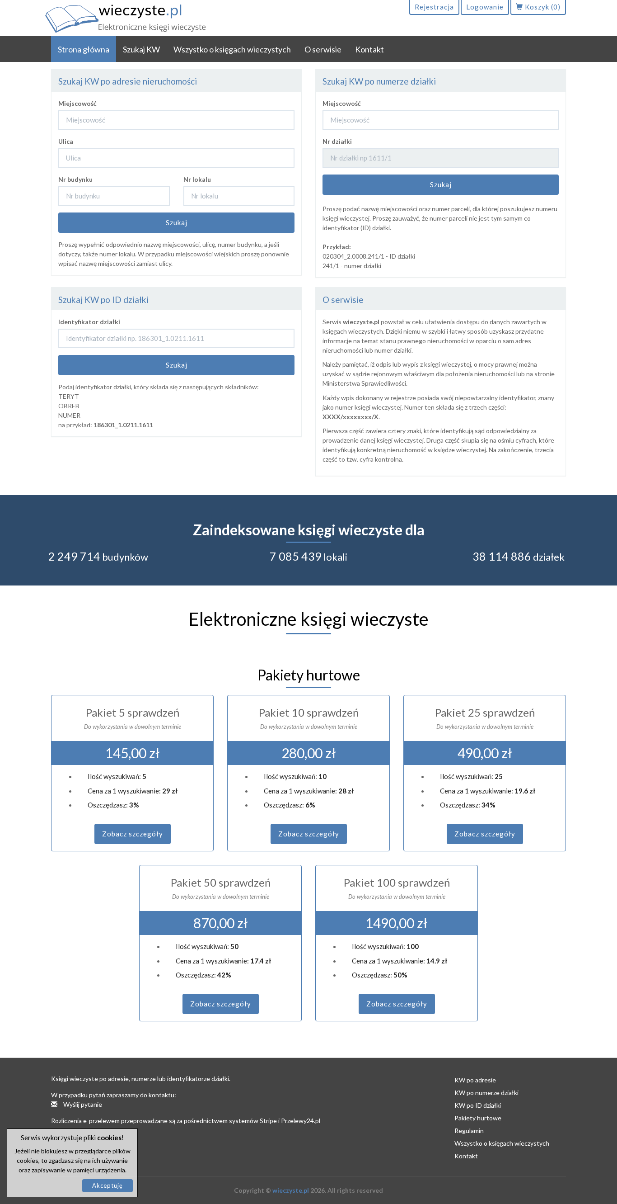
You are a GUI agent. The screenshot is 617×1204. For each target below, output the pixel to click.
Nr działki (337, 141)
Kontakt (369, 49)
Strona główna (83, 49)
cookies (109, 1137)
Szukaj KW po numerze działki (379, 81)
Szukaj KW (141, 49)
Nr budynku (75, 179)
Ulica (65, 141)
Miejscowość (77, 103)
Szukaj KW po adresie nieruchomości (127, 81)
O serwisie (322, 49)
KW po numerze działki (486, 1092)
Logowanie (485, 7)
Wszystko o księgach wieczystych (232, 49)
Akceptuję (107, 1185)
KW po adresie (475, 1080)
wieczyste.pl (290, 1190)
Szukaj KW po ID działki (103, 299)
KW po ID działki (477, 1105)
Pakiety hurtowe (477, 1118)
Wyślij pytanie (82, 1104)
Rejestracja (434, 7)
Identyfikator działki (89, 322)
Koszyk (542, 7)
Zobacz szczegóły (132, 834)
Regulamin (469, 1130)
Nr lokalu (197, 179)
